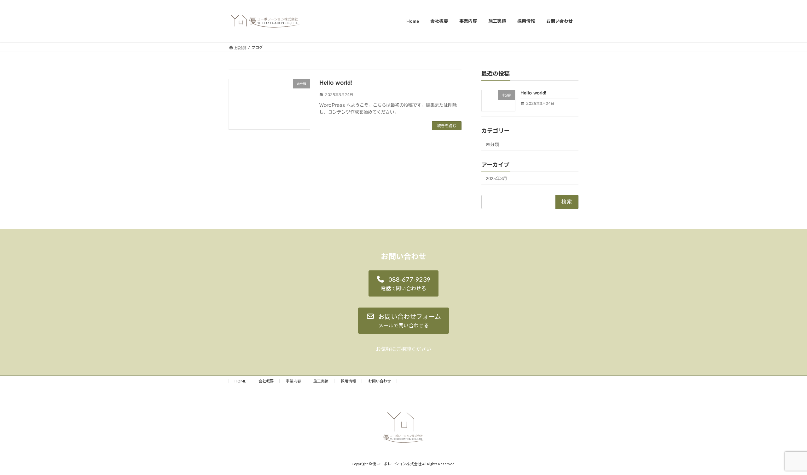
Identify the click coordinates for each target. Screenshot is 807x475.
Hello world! (335, 82)
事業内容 (293, 381)
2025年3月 (496, 178)
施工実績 (320, 381)
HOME (240, 381)
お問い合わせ (379, 381)
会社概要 (266, 381)
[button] (404, 283)
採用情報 (348, 381)
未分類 (492, 144)
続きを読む (446, 125)
